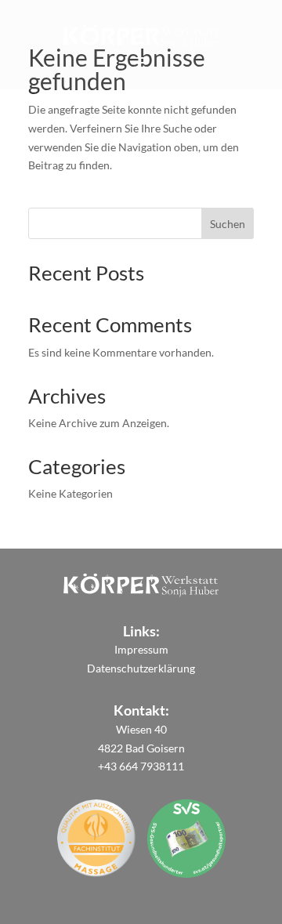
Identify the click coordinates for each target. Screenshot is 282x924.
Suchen (227, 223)
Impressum (141, 649)
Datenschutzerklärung (141, 668)
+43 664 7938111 (141, 766)
